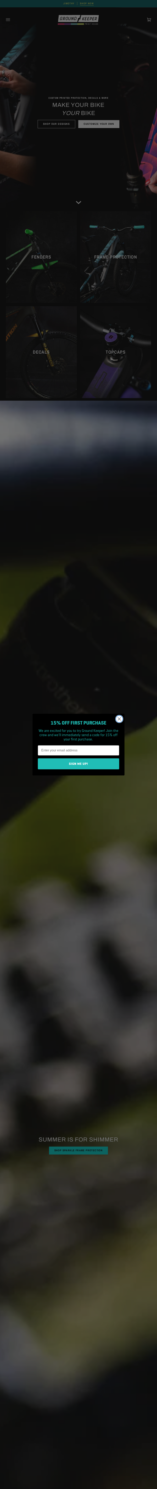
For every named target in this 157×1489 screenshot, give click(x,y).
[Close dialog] (119, 719)
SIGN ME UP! (78, 764)
